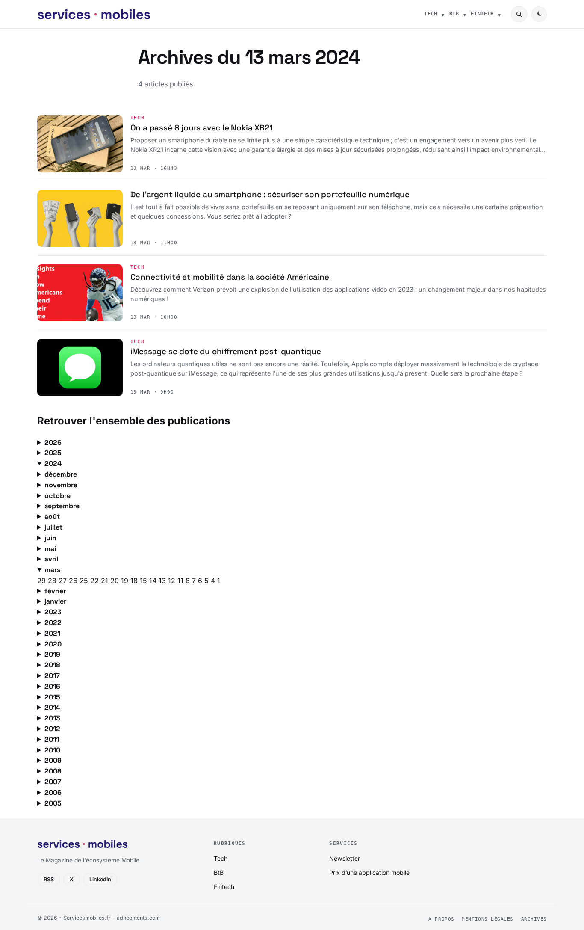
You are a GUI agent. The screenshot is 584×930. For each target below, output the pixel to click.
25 (85, 580)
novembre (60, 484)
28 (53, 580)
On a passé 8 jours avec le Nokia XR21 (201, 127)
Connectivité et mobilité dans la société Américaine (229, 277)
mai (50, 548)
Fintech (482, 14)
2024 (53, 463)
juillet (53, 527)
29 (42, 580)
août (52, 516)
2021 (52, 633)
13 (163, 580)
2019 (52, 654)
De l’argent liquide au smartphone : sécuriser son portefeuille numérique (270, 194)
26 (74, 580)
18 (135, 580)
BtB (454, 14)
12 (172, 580)
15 (144, 580)
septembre (62, 505)
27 (64, 580)
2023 (53, 611)
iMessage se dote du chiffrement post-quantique (225, 351)
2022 (53, 622)
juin (50, 537)
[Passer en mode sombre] (539, 14)
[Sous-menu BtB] (464, 14)
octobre (57, 495)
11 (181, 580)
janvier (55, 601)
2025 (53, 452)
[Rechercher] (519, 14)
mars (52, 569)
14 (154, 580)
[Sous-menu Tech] (443, 14)
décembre (60, 474)
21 (105, 580)
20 (115, 580)
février (55, 590)
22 (95, 580)
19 (125, 580)
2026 (53, 442)
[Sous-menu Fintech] (499, 14)
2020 (53, 644)
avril (51, 558)
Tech (430, 14)
